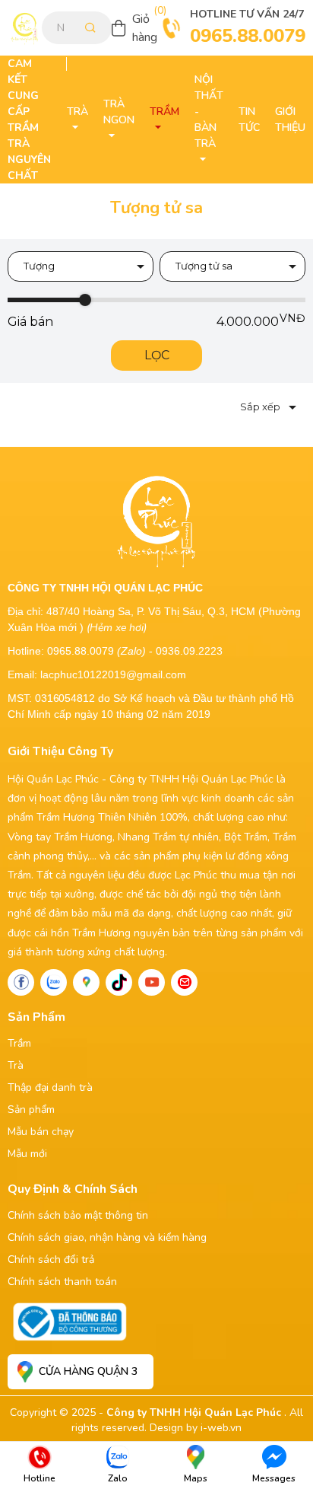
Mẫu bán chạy (41, 1131)
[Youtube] (151, 982)
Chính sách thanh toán (62, 1281)
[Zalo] (53, 982)
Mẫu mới (27, 1153)
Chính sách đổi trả (51, 1259)
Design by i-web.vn (196, 1427)
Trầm (19, 1043)
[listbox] (80, 266)
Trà (16, 1065)
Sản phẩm (31, 1109)
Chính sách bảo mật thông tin (78, 1215)
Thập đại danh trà (50, 1087)
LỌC (156, 355)
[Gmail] (184, 982)
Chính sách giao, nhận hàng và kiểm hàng (107, 1237)
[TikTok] (119, 982)
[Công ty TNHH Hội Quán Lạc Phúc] (157, 519)
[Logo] (25, 28)
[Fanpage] (21, 982)
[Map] (86, 982)
